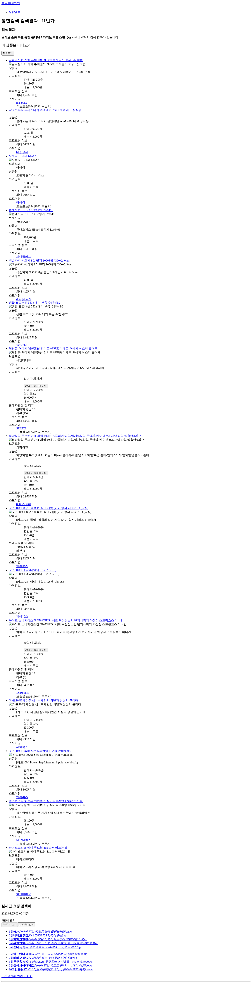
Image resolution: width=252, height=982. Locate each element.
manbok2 (21, 102)
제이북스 (22, 561)
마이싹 (20, 201)
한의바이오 (23, 886)
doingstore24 (23, 296)
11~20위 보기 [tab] (26, 916)
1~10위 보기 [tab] (9, 916)
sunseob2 (21, 342)
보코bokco (22, 687)
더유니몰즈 (23, 832)
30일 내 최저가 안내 (36, 382)
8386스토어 (23, 500)
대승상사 (22, 151)
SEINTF (21, 425)
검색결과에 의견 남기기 (16, 968)
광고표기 (8, 53)
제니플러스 (23, 255)
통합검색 (15, 11)
